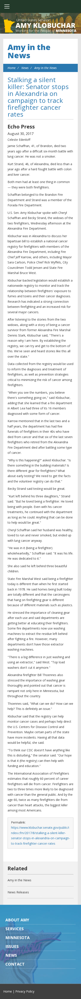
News (25, 68)
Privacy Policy (24, 991)
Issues (12, 946)
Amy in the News (29, 51)
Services (14, 928)
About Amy (17, 919)
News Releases (18, 892)
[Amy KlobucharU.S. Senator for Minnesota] (40, 25)
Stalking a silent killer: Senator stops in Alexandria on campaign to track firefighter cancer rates (38, 97)
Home (12, 68)
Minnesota (17, 937)
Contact (15, 964)
